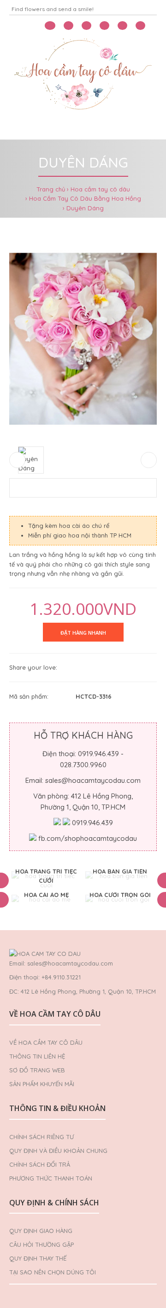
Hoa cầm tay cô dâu (100, 189)
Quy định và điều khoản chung (58, 1150)
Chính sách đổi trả (39, 1164)
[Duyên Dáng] (83, 339)
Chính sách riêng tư (41, 1136)
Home (22, 127)
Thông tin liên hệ (37, 1056)
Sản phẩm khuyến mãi (41, 1084)
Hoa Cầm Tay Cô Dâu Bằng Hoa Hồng (85, 198)
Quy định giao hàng (40, 1230)
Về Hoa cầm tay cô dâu (46, 1042)
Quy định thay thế (37, 1258)
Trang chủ (50, 189)
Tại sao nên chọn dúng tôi (52, 1272)
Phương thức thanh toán (50, 1178)
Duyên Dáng (85, 208)
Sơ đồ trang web (37, 1070)
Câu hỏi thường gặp (41, 1244)
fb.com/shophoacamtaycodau (87, 838)
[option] (46, 881)
